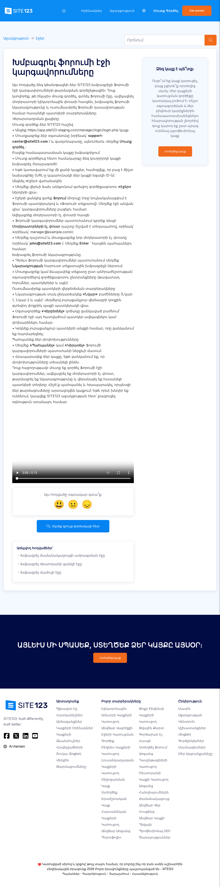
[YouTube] (35, 735)
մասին (184, 709)
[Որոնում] (211, 40)
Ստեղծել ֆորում (153, 747)
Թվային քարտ (151, 728)
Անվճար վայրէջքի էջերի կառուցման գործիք (117, 734)
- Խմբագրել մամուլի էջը (39, 572)
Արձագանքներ (69, 721)
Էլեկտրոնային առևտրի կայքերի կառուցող (116, 715)
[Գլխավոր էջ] (64, 11)
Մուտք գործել (165, 10)
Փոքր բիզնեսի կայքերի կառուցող (151, 715)
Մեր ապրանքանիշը (195, 754)
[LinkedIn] (25, 735)
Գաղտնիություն (94, 873)
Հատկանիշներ (69, 715)
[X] (16, 735)
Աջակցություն (122, 10)
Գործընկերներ (191, 741)
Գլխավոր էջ (66, 709)
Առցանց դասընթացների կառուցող (153, 760)
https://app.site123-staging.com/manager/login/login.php (73, 130)
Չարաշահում (119, 873)
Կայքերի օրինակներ (74, 728)
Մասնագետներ (192, 747)
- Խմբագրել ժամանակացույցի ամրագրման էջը (61, 555)
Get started (196, 10)
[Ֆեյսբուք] (7, 735)
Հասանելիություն (145, 873)
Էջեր (40, 38)
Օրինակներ (91, 10)
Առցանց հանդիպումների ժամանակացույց (154, 792)
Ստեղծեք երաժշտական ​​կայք (114, 798)
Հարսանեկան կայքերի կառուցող (113, 818)
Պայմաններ (70, 873)
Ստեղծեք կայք (175, 151)
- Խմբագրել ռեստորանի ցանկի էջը (49, 564)
